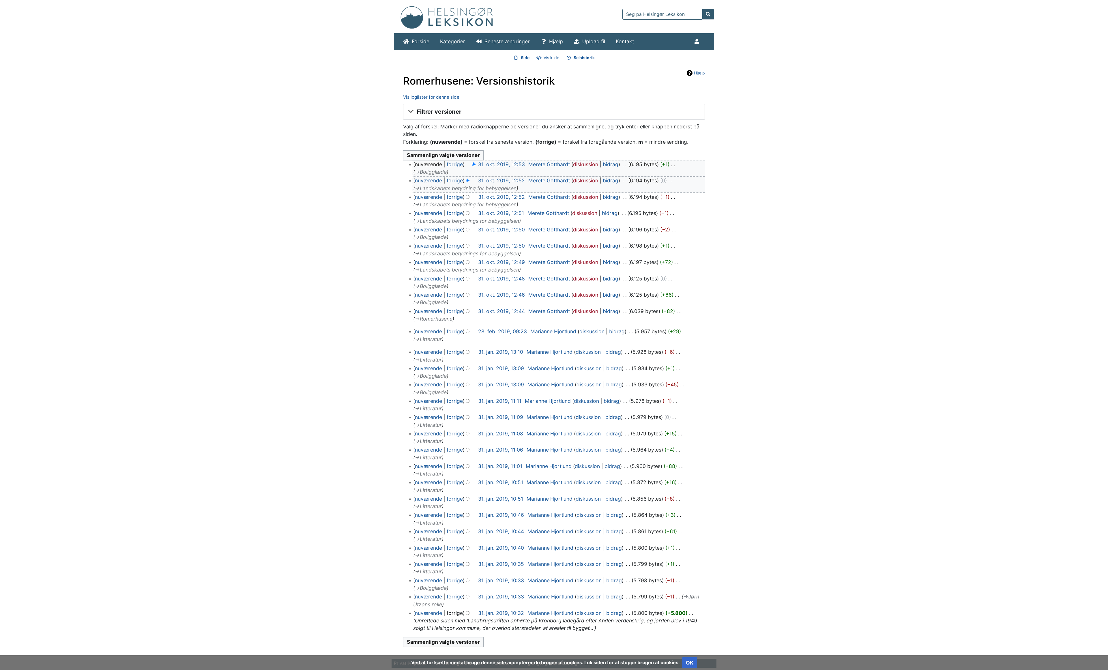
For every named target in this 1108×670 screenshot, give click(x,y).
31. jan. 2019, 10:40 (501, 548)
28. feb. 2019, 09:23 (502, 331)
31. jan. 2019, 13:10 (500, 352)
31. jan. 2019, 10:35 (501, 564)
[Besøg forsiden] (446, 16)
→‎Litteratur (428, 339)
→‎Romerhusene (433, 319)
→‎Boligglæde (431, 172)
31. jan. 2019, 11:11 (499, 401)
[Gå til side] (708, 14)
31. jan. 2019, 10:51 (500, 482)
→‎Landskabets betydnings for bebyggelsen (467, 221)
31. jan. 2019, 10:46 (501, 515)
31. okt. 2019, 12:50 (501, 230)
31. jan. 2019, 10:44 (501, 531)
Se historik (584, 57)
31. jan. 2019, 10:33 (501, 580)
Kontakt (625, 41)
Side (525, 57)
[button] (554, 112)
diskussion (585, 164)
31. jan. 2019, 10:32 (501, 613)
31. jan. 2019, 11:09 (500, 417)
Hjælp (556, 41)
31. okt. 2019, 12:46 (501, 295)
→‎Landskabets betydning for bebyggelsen (465, 188)
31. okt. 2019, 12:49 (501, 262)
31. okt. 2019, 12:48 (501, 279)
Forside (420, 41)
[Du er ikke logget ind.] (697, 41)
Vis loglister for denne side (431, 97)
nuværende (428, 180)
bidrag (610, 164)
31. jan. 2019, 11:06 (500, 450)
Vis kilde (551, 57)
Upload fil (593, 41)
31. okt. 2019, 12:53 (501, 164)
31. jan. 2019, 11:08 (500, 434)
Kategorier (452, 41)
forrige (455, 164)
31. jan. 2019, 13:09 (501, 368)
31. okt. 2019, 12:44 (501, 311)
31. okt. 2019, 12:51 (501, 213)
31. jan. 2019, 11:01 (500, 466)
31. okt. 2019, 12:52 (501, 180)
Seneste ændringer (507, 41)
